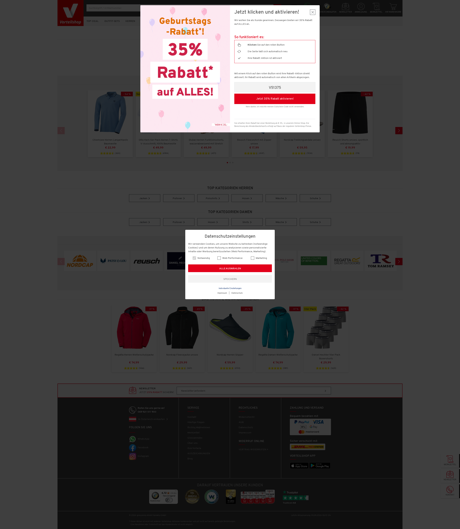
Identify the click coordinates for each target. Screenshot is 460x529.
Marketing (261, 258)
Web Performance (232, 258)
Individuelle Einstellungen (230, 289)
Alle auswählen (230, 268)
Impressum (222, 293)
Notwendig (203, 258)
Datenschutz (237, 293)
